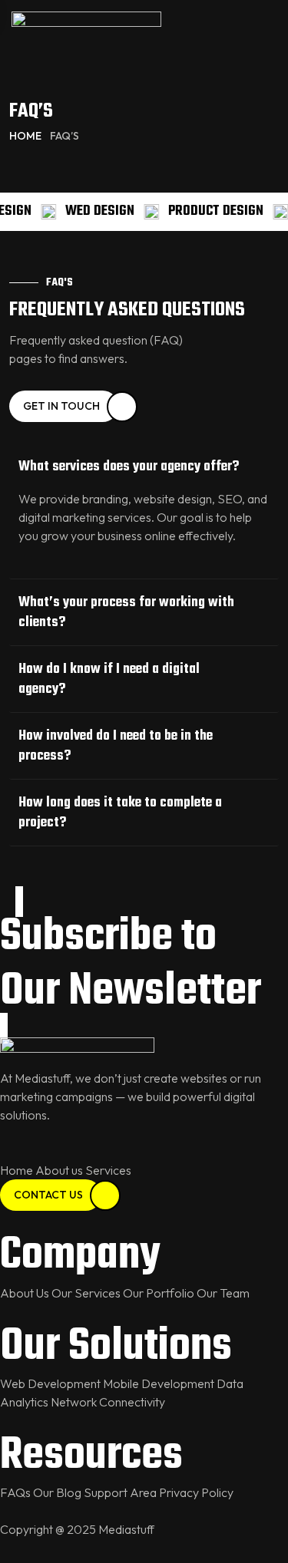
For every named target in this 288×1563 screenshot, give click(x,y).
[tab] (144, 467)
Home (25, 136)
